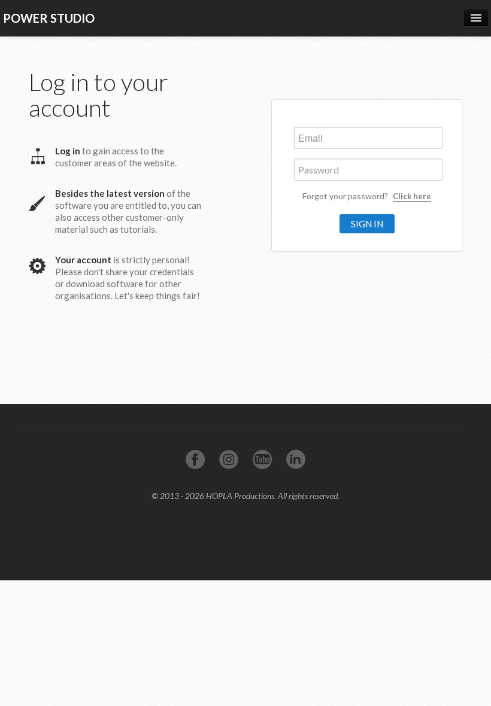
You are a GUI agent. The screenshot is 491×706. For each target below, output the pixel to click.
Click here (412, 196)
